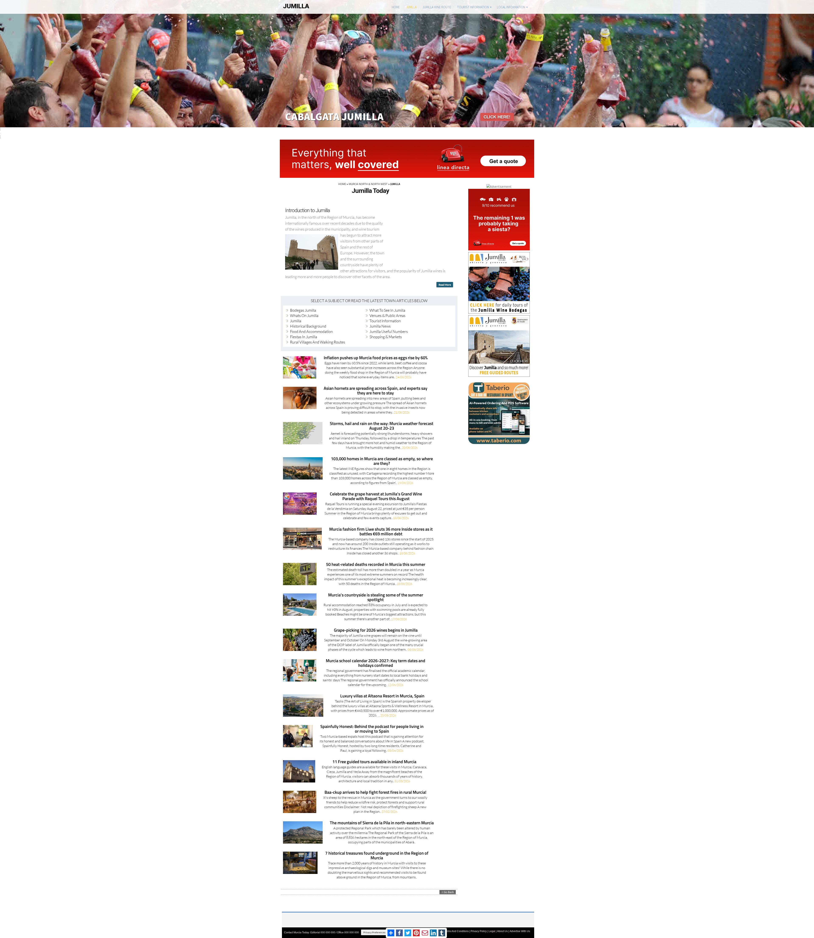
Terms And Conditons (456, 931)
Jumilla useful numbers (388, 331)
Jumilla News (380, 326)
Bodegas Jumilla (303, 310)
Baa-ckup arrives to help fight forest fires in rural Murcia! (375, 792)
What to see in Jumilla (387, 310)
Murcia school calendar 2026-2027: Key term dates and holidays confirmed (375, 663)
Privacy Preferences (374, 932)
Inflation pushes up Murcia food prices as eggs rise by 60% (376, 358)
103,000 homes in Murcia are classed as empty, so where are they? (382, 461)
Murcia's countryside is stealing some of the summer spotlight (375, 598)
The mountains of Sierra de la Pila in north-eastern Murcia (382, 823)
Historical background (308, 326)
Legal (492, 931)
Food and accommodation (311, 331)
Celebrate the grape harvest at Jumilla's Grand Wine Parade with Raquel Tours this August (376, 497)
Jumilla (411, 7)
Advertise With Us (520, 931)
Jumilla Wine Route (436, 7)
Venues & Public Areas (387, 315)
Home (396, 7)
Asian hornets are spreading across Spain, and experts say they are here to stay (375, 391)
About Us (502, 931)
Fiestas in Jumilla (303, 336)
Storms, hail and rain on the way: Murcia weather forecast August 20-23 (381, 426)
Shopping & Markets (385, 336)
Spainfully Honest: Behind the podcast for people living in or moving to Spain (372, 729)
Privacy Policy (479, 931)
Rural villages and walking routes (317, 342)
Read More (445, 284)
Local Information (511, 7)
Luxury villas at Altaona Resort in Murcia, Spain (382, 696)
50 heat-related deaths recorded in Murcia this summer (375, 564)
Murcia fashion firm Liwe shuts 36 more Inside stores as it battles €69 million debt (381, 532)
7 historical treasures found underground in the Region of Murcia (376, 856)
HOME (342, 184)
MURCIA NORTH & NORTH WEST (368, 184)
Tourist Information (473, 7)
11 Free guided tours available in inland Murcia (374, 762)
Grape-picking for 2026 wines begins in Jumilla (376, 630)
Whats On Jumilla (304, 315)
